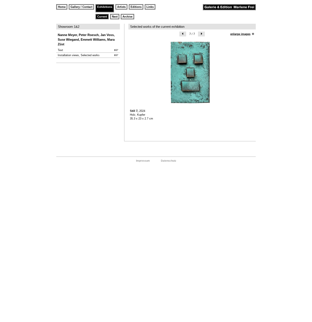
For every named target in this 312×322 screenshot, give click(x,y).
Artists (121, 6)
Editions (136, 6)
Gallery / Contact (81, 6)
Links (150, 6)
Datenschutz (168, 160)
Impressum (143, 160)
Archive (127, 16)
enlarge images (240, 34)
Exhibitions (104, 6)
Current (102, 16)
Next (115, 16)
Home (62, 6)
